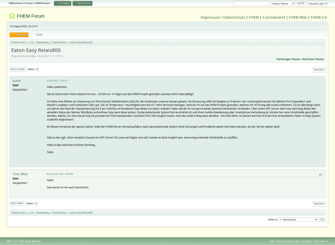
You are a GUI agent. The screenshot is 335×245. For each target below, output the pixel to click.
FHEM (254, 17)
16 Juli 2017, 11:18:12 (57, 80)
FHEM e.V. (319, 17)
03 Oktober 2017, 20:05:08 (60, 173)
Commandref (274, 17)
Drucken (319, 69)
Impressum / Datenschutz (223, 17)
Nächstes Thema (313, 59)
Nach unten (17, 69)
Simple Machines (33, 241)
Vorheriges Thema (288, 59)
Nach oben (16, 203)
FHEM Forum (31, 16)
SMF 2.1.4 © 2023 (15, 241)
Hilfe (271, 241)
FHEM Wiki (298, 17)
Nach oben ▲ (321, 241)
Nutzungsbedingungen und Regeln (294, 241)
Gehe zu (272, 219)
